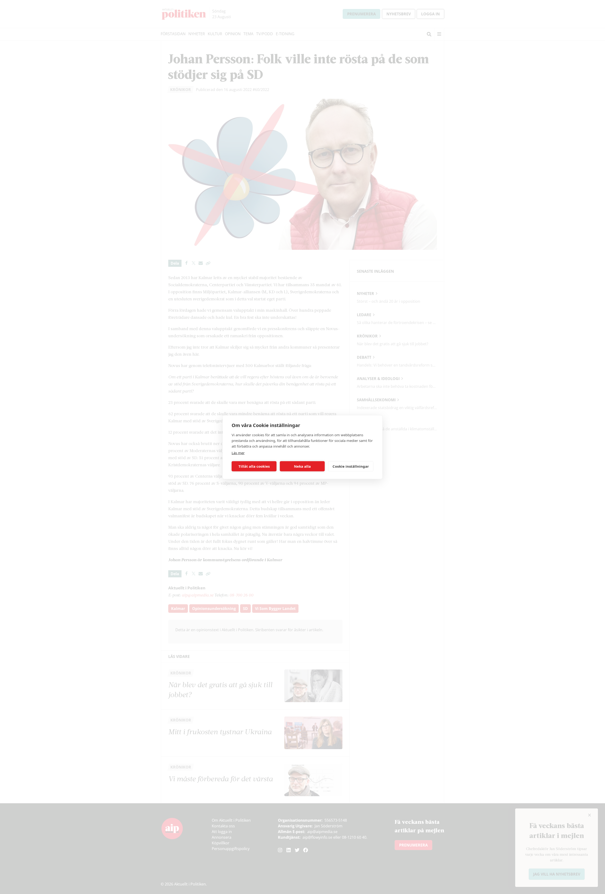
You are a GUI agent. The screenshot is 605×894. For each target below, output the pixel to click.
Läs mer (238, 452)
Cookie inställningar (351, 466)
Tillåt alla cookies (254, 466)
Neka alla (302, 466)
